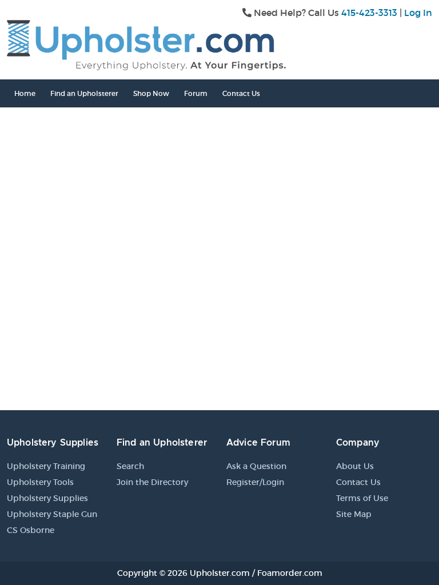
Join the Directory (152, 482)
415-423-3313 (369, 12)
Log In (418, 12)
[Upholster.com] (146, 44)
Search (130, 466)
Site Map (354, 514)
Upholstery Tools (40, 482)
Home (24, 93)
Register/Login (255, 482)
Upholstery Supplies (47, 498)
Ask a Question (256, 466)
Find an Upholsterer (84, 93)
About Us (355, 466)
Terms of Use (362, 498)
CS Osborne (30, 530)
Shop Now (151, 93)
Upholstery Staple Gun (52, 514)
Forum (195, 93)
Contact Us (241, 93)
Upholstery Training (46, 466)
